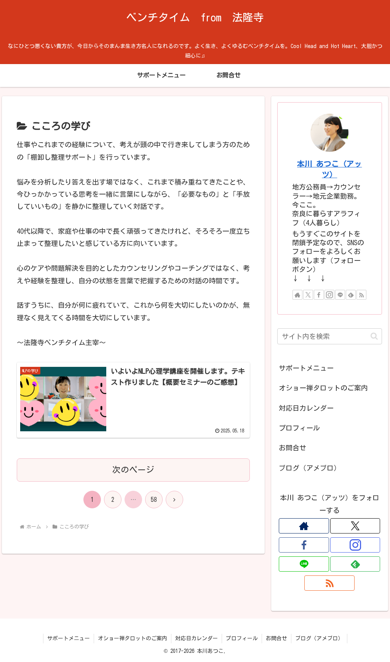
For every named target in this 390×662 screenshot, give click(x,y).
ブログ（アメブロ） (309, 467)
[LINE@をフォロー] (340, 295)
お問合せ (292, 447)
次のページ (133, 470)
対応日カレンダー (306, 408)
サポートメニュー (306, 368)
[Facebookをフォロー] (319, 295)
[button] (374, 336)
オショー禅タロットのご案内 (323, 387)
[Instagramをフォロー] (329, 295)
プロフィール (299, 427)
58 (154, 499)
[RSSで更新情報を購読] (361, 295)
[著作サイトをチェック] (297, 295)
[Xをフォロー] (308, 295)
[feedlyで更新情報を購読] (351, 295)
